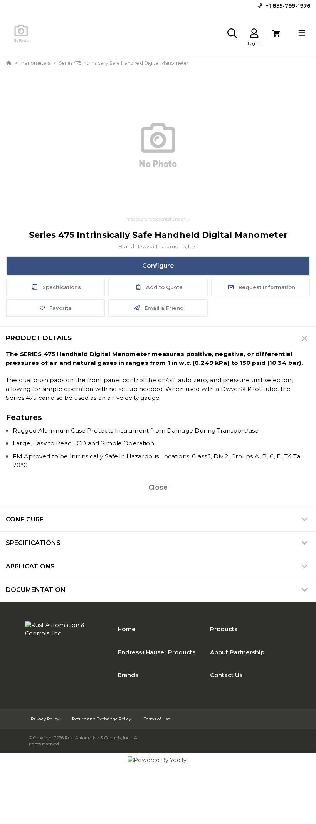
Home (127, 629)
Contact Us (226, 675)
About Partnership (237, 652)
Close (158, 487)
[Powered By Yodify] (158, 767)
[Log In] (254, 33)
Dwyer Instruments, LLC (167, 246)
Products (223, 629)
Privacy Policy (46, 719)
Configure (158, 265)
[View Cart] (276, 33)
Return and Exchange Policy (102, 719)
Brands (128, 675)
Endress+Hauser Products (156, 652)
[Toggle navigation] (301, 33)
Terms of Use (157, 719)
